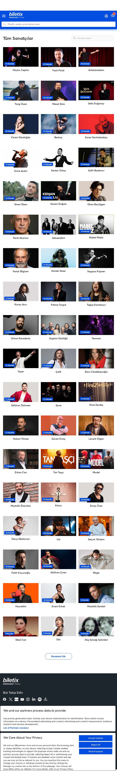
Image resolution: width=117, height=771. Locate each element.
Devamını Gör (58, 656)
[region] (58, 738)
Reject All (95, 744)
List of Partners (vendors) (16, 727)
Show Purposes (96, 751)
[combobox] (60, 24)
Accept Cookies (95, 738)
